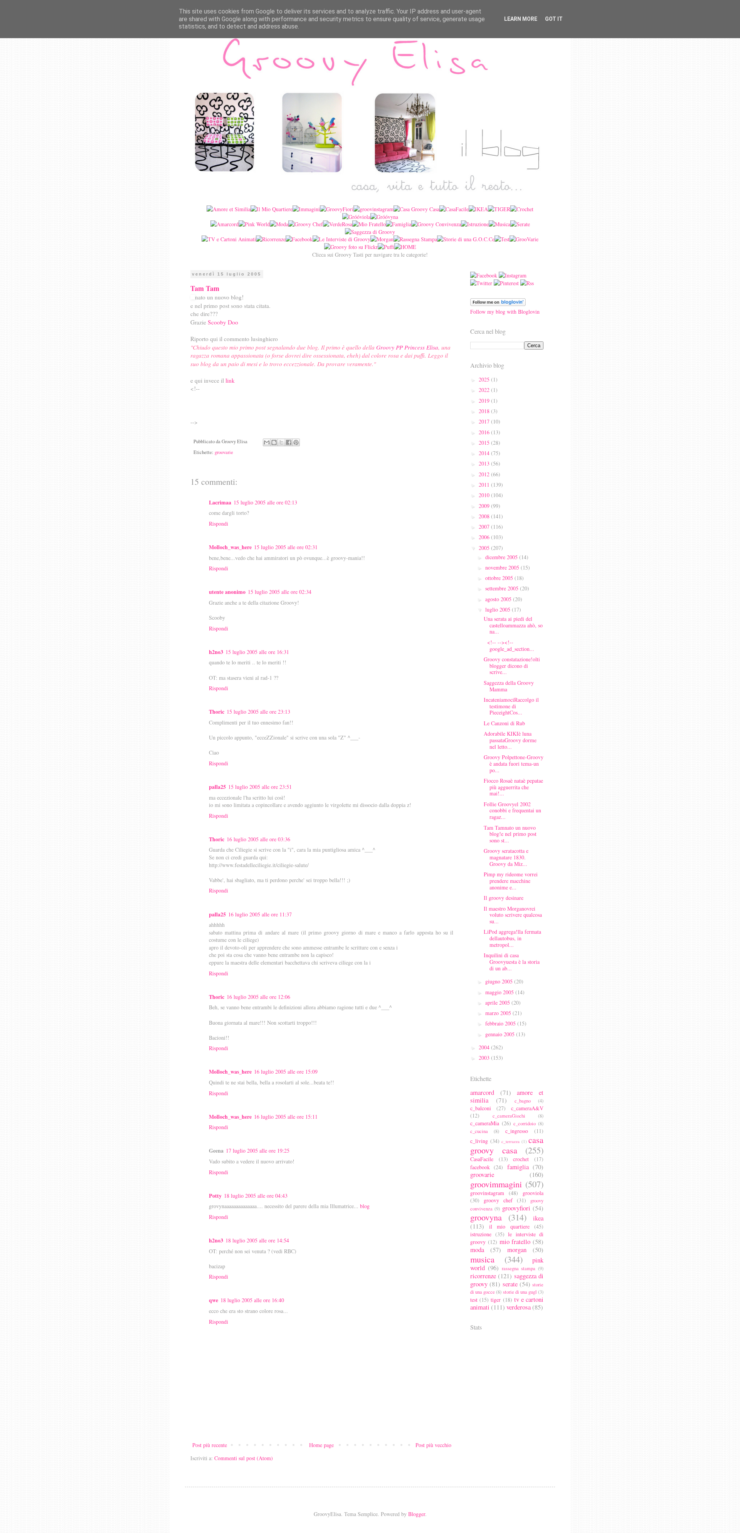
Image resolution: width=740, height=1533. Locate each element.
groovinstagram (487, 1193)
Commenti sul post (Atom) (243, 1458)
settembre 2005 (502, 588)
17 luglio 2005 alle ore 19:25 (257, 1150)
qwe (213, 1300)
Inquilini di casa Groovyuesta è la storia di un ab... (512, 961)
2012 (485, 474)
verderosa (518, 1307)
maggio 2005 (500, 992)
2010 (485, 495)
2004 (485, 1047)
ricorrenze (483, 1275)
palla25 (217, 787)
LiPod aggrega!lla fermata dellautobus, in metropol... (512, 938)
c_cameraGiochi (509, 1116)
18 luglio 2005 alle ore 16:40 (252, 1300)
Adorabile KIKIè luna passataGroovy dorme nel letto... (510, 740)
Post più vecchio (433, 1445)
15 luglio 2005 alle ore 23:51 (260, 786)
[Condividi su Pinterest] (296, 442)
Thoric (216, 712)
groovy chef (498, 1200)
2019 (485, 400)
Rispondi (218, 523)
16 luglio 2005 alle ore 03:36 (258, 839)
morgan (516, 1249)
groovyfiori (516, 1208)
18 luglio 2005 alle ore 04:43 (256, 1195)
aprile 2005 (498, 1002)
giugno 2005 (499, 981)
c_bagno (523, 1101)
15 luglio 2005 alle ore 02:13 (265, 502)
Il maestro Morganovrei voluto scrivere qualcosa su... (513, 915)
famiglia (518, 1166)
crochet (521, 1159)
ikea (538, 1218)
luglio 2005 (498, 609)
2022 (485, 389)
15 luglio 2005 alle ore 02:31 (286, 547)
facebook (480, 1167)
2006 (485, 537)
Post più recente (209, 1445)
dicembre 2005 (502, 557)
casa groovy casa (506, 1145)
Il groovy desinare (503, 897)
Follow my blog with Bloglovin (505, 311)
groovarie (224, 452)
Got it (554, 19)
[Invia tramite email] (267, 442)
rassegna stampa (519, 1268)
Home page (321, 1445)
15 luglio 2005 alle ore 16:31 (257, 652)
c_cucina (479, 1131)
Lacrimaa (220, 502)
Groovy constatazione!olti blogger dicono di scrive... (512, 666)
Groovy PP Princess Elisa (407, 347)
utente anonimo (227, 592)
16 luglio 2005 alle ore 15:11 (286, 1116)
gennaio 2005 (500, 1034)
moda (477, 1249)
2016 (485, 432)
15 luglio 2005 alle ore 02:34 (279, 591)
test (474, 1299)
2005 (485, 547)
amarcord (482, 1092)
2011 (485, 484)
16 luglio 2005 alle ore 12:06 (258, 996)
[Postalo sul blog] (274, 442)
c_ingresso (516, 1131)
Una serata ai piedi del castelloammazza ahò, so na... (513, 625)
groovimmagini (496, 1184)
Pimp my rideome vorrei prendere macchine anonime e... (511, 881)
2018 (485, 411)
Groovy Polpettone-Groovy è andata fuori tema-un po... (513, 763)
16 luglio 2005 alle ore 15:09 (286, 1071)
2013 (485, 463)
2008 (485, 516)
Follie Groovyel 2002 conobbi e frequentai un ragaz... (512, 810)
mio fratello (515, 1241)
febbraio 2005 (501, 1023)
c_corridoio (524, 1123)
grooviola (533, 1193)
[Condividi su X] (281, 442)
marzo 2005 (499, 1013)
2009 (485, 505)
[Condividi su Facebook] (289, 442)
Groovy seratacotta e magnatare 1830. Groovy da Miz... (506, 857)
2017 (485, 421)
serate (510, 1283)
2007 (485, 526)
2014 (485, 453)
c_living (479, 1141)
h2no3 (216, 652)
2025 (485, 379)
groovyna (486, 1217)
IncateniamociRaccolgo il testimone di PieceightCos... (511, 706)
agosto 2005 (499, 599)
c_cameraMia (484, 1123)
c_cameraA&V (527, 1108)
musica (482, 1259)
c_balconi (480, 1108)
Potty (215, 1196)
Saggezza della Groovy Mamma (509, 686)
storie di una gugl (520, 1292)
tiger (496, 1299)
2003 (485, 1057)
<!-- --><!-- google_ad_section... (509, 645)
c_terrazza (510, 1141)
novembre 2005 (503, 567)
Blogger (416, 1514)
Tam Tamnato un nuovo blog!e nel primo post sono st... (510, 834)
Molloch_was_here (230, 547)
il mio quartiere (509, 1226)
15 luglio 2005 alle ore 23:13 (258, 711)
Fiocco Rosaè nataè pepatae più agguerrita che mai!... (513, 787)
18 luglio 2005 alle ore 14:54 (257, 1240)
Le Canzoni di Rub (504, 723)
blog (365, 1206)
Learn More (520, 19)
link (230, 380)
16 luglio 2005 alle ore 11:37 (260, 914)
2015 (485, 442)
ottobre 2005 (500, 578)
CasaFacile (481, 1159)
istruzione (480, 1234)
